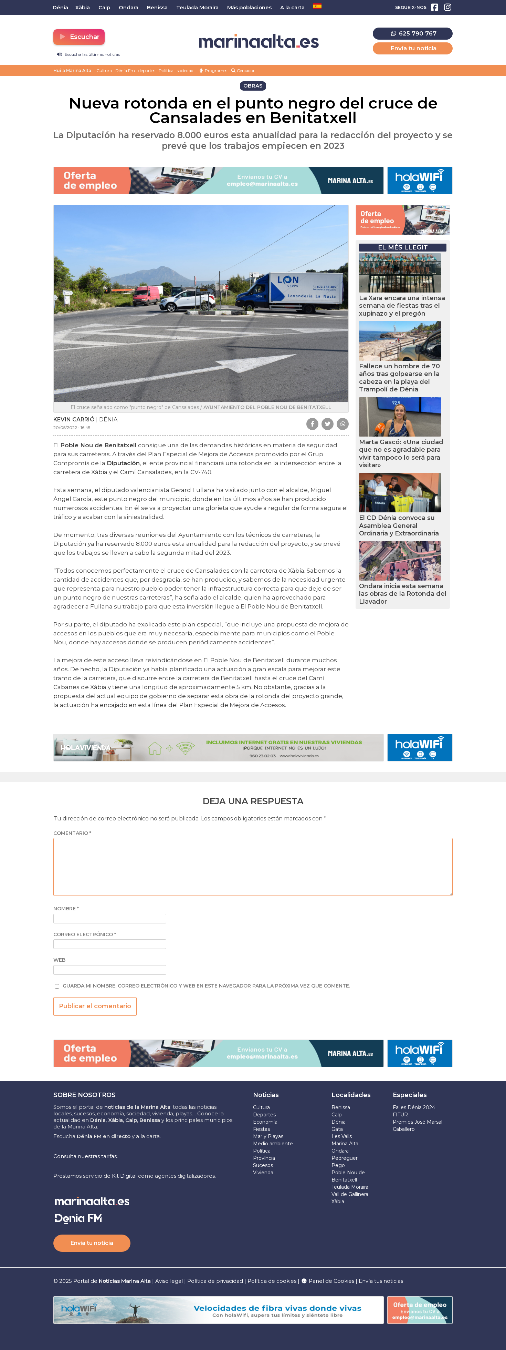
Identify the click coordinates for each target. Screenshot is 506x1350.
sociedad (185, 70)
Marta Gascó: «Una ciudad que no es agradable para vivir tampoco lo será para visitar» (401, 453)
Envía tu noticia (413, 48)
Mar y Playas (268, 1136)
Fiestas (261, 1129)
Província (264, 1158)
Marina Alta (344, 1144)
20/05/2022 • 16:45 (71, 427)
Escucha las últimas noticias (92, 54)
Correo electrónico (84, 935)
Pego (338, 1165)
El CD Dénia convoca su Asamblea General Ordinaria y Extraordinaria (399, 525)
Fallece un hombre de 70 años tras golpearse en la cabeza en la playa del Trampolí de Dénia (399, 377)
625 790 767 (416, 33)
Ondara (340, 1151)
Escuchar (83, 37)
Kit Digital (124, 1176)
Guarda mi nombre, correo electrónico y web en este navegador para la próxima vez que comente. (206, 986)
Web (59, 960)
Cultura (104, 70)
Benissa (340, 1107)
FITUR (400, 1115)
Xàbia (337, 1201)
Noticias (266, 1095)
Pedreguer (344, 1158)
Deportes (264, 1115)
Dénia (338, 1122)
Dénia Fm (125, 70)
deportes (146, 70)
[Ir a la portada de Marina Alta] (259, 41)
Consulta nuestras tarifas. (85, 1156)
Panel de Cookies (330, 1281)
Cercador (245, 70)
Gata (337, 1129)
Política (166, 70)
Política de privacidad (215, 1281)
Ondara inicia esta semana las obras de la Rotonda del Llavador (402, 593)
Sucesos (263, 1165)
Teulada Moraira (349, 1187)
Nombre (66, 909)
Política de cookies (271, 1281)
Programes (215, 70)
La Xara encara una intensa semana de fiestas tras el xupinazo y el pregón (402, 305)
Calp (336, 1115)
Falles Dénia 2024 (414, 1107)
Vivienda (263, 1172)
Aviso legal (169, 1281)
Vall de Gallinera (349, 1194)
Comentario (72, 833)
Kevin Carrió (74, 419)
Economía (265, 1122)
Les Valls (341, 1136)
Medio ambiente (273, 1144)
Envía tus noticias (381, 1281)
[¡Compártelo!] (312, 424)
